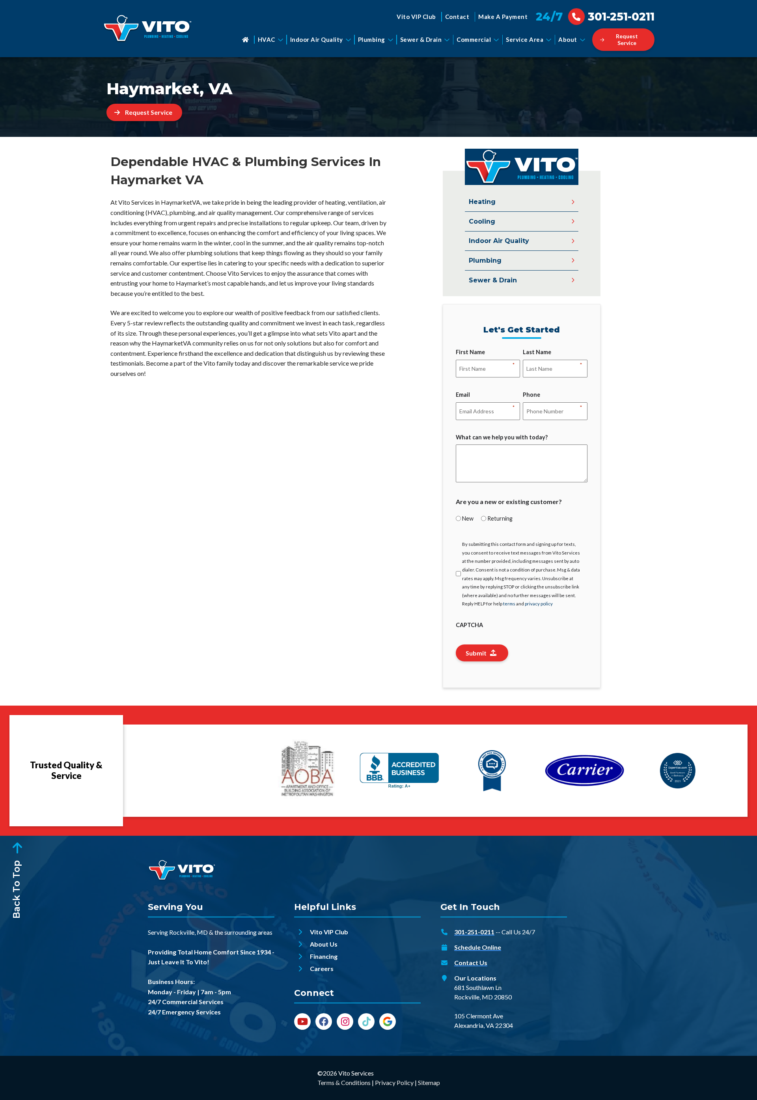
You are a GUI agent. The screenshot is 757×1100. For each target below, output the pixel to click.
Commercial (474, 39)
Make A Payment (503, 16)
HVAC (266, 39)
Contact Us (470, 962)
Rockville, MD (188, 932)
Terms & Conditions (344, 1082)
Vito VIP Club (416, 16)
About (567, 39)
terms (509, 603)
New (468, 518)
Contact (457, 16)
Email (463, 395)
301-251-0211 (474, 932)
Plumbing (371, 39)
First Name (470, 353)
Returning (500, 518)
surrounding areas (248, 932)
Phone (531, 395)
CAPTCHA (469, 625)
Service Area (524, 39)
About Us (323, 944)
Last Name (537, 353)
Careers (322, 968)
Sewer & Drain (421, 39)
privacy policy (539, 603)
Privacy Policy (394, 1082)
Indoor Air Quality (316, 39)
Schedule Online (477, 947)
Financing (323, 956)
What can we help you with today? (502, 437)
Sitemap (429, 1082)
